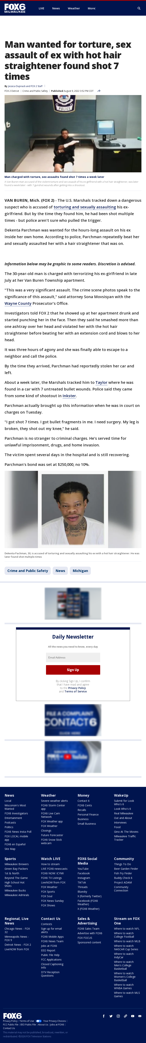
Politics (9, 827)
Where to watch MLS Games (127, 994)
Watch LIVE (50, 858)
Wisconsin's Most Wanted (15, 807)
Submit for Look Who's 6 (124, 802)
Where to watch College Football (124, 934)
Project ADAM (123, 882)
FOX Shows (48, 905)
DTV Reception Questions (50, 973)
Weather (48, 795)
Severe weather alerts (54, 801)
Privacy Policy (77, 688)
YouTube (83, 868)
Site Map (10, 849)
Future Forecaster (52, 835)
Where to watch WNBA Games (124, 986)
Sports (10, 858)
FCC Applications (51, 959)
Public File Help (50, 955)
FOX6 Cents (85, 805)
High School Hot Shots (15, 884)
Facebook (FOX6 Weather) (88, 902)
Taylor (101, 382)
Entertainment (13, 818)
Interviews (120, 822)
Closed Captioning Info (52, 965)
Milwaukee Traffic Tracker (125, 837)
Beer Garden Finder (126, 868)
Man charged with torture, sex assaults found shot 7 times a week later (54, 177)
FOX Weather (49, 826)
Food (117, 827)
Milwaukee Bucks (15, 890)
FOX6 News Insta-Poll (18, 831)
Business (83, 819)
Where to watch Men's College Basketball (124, 965)
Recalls (82, 810)
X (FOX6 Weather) (88, 909)
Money (83, 795)
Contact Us (50, 918)
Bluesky (82, 891)
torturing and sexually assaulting (85, 207)
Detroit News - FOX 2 (18, 944)
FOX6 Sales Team (88, 928)
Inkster (69, 395)
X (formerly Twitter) (90, 896)
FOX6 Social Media (87, 861)
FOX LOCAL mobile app (16, 837)
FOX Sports (48, 891)
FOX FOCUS (85, 938)
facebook (104, 1016)
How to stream (50, 864)
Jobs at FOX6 (49, 946)
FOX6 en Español (15, 844)
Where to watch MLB (127, 941)
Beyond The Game (16, 878)
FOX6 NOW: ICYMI (52, 873)
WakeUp (121, 795)
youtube (133, 1016)
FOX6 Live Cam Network (50, 815)
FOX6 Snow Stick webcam (51, 841)
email (140, 1016)
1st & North (12, 873)
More (91, 8)
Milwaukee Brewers (17, 864)
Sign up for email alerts (51, 930)
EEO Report (48, 950)
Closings (46, 830)
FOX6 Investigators (16, 813)
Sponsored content (89, 942)
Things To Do (122, 864)
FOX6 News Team (52, 941)
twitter (111, 1016)
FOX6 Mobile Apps (52, 936)
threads (125, 1016)
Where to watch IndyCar (124, 955)
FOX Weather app (52, 821)
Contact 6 (84, 801)
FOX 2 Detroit (12, 91)
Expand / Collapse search (139, 8)
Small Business (87, 823)
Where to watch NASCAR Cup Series (126, 947)
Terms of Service (75, 691)
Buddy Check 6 (123, 878)
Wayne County (18, 303)
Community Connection (121, 888)
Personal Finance (88, 814)
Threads (83, 887)
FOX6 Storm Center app (53, 807)
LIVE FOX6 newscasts (54, 868)
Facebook (84, 873)
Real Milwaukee (123, 813)
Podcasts (10, 822)
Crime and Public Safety (35, 91)
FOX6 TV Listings (51, 878)
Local (8, 801)
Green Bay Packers (16, 868)
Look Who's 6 (122, 809)
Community (124, 858)
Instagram (84, 878)
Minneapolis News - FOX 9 (17, 938)
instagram (118, 1016)
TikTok (82, 882)
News (60, 570)
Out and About (123, 818)
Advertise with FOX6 (90, 933)
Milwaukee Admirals (17, 895)
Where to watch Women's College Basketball (125, 976)
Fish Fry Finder (123, 873)
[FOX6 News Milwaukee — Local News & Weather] (17, 8)
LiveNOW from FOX (53, 882)
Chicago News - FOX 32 (17, 930)
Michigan (80, 570)
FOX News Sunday (52, 901)
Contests (46, 924)
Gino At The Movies (126, 831)
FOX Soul (46, 896)
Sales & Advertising (87, 920)
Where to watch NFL (127, 928)
